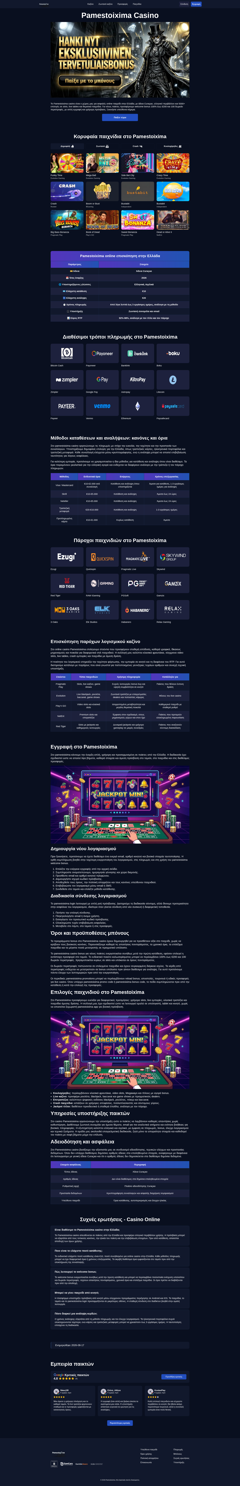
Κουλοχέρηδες (171, 146)
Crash (135, 146)
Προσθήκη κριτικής (174, 1377)
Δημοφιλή (65, 146)
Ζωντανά (100, 146)
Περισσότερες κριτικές (120, 1423)
